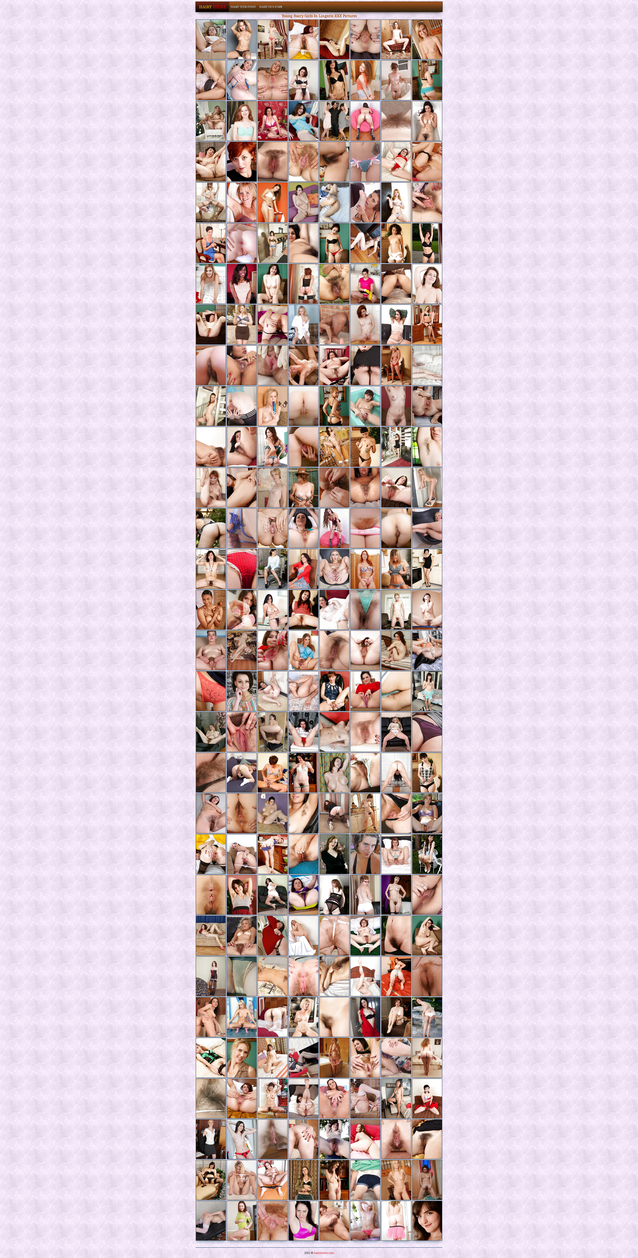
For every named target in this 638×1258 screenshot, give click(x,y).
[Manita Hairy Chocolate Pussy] (272, 976)
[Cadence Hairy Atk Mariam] (272, 80)
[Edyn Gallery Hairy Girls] (365, 569)
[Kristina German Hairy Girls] (272, 202)
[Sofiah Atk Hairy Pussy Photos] (272, 39)
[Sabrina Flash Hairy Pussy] (334, 935)
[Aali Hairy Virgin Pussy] (427, 691)
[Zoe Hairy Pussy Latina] (211, 406)
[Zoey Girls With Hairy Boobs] (365, 121)
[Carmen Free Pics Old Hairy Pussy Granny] (427, 813)
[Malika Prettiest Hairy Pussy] (427, 161)
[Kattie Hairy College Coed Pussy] (211, 854)
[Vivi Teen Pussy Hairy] (303, 691)
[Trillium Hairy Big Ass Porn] (427, 528)
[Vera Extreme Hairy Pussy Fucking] (334, 487)
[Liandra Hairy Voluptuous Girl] (211, 447)
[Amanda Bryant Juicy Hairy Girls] (365, 528)
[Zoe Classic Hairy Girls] (241, 243)
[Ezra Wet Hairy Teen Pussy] (272, 243)
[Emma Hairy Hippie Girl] (365, 324)
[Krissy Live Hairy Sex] (272, 284)
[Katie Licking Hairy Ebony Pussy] (365, 161)
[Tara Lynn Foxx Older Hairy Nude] (303, 365)
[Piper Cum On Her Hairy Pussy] (334, 406)
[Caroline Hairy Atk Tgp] (272, 528)
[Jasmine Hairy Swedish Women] (396, 284)
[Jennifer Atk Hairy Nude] (334, 854)
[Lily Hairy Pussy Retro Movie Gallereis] (396, 569)
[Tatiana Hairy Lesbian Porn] (334, 202)
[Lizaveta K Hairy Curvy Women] (396, 650)
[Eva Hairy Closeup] (272, 895)
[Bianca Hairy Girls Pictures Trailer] (241, 976)
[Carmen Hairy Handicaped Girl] (334, 1058)
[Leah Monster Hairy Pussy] (241, 1180)
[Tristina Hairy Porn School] (241, 284)
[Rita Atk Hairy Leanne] (241, 691)
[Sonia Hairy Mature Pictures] (427, 732)
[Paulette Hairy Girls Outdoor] (365, 772)
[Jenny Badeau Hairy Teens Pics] (303, 935)
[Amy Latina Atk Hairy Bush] (241, 365)
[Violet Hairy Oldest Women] (427, 406)
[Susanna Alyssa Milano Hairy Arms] (211, 1098)
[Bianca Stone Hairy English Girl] (272, 732)
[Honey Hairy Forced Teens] (396, 487)
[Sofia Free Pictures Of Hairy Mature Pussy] (396, 121)
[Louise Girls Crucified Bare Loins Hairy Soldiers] (396, 161)
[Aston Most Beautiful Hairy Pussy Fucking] (303, 1139)
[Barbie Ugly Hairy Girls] (396, 365)
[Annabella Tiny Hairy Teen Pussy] (272, 691)
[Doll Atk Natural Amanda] (365, 1017)
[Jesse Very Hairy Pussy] (303, 528)
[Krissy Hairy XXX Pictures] (303, 610)
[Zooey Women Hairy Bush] (365, 854)
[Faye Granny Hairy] (241, 895)
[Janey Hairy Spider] (241, 732)
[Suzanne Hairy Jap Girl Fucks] (365, 976)
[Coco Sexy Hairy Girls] (396, 895)
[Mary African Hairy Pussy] (303, 406)
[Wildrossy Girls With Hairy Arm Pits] (427, 284)
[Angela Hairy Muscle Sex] (211, 365)
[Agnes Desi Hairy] (241, 161)
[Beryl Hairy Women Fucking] (365, 813)
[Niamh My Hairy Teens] (334, 650)
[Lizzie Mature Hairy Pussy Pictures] (211, 80)
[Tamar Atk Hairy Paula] (334, 39)
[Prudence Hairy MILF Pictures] (211, 895)
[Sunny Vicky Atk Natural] (334, 243)
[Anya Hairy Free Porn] (427, 1139)
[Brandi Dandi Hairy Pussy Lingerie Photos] (365, 39)
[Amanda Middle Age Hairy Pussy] (272, 406)
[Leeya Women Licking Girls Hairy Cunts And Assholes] (365, 1098)
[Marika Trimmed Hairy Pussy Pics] (241, 1098)
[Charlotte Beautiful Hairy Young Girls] (334, 1017)
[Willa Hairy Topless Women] (241, 39)
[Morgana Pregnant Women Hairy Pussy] (427, 1180)
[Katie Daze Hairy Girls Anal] (427, 202)
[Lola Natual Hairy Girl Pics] (211, 487)
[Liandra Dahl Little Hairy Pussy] (272, 1098)
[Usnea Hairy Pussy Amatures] (365, 365)
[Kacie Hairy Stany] (272, 447)
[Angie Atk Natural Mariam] (241, 1017)
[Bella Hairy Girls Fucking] (396, 691)
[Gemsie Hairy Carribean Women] (365, 1139)
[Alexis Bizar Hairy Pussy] (396, 324)
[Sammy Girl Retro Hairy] (365, 610)
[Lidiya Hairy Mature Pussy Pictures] (303, 1221)
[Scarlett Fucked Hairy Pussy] (334, 813)
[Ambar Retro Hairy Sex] (334, 284)
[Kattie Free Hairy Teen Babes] (272, 650)
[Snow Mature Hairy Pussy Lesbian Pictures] (427, 1221)
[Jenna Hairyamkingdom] (303, 80)
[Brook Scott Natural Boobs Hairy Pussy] (272, 610)
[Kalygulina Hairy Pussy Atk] (396, 1058)
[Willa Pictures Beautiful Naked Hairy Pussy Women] (211, 121)
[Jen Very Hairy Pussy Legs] (272, 854)
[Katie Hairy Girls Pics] (241, 80)
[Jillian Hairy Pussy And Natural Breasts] (365, 1221)
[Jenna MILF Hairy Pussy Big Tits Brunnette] (303, 895)
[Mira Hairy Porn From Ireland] (396, 1098)
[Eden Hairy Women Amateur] (303, 976)
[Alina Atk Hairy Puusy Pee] (427, 610)
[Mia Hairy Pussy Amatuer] (427, 1058)
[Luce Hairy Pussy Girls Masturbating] (211, 243)
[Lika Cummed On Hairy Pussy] (334, 161)
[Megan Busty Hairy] (365, 487)
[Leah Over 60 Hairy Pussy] (241, 935)
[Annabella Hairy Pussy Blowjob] (334, 610)
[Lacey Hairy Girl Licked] (272, 1017)
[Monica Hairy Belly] (334, 447)
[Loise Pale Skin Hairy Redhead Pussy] (211, 202)
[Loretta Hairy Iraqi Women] (211, 528)
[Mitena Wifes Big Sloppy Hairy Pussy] (427, 935)
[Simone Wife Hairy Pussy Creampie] (334, 121)
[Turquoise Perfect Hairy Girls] (211, 324)
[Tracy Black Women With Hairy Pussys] (272, 1221)
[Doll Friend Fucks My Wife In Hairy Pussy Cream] (272, 365)
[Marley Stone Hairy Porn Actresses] (211, 1139)
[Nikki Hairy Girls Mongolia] (427, 650)
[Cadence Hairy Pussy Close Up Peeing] (334, 569)
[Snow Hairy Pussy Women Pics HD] (334, 1139)
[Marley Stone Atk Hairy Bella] (272, 487)
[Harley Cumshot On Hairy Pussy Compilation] (272, 1180)
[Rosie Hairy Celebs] (334, 80)
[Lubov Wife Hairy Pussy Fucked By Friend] (396, 202)
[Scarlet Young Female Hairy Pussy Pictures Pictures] (365, 691)
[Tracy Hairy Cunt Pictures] (241, 121)
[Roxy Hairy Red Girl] (211, 813)
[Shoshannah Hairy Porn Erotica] (303, 161)
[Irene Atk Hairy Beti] (241, 1221)
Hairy (212, 6)
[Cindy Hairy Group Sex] (396, 80)
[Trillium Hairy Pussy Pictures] (211, 1221)
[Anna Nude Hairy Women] (396, 813)
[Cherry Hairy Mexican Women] (427, 895)
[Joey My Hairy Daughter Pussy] (303, 854)
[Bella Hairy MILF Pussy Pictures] (211, 161)
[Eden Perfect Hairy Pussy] (272, 1139)
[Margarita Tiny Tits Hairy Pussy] (241, 487)
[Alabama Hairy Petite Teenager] (303, 39)
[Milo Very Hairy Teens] (241, 569)
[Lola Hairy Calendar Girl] (365, 650)
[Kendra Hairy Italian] (211, 284)
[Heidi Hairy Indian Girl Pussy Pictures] (396, 610)
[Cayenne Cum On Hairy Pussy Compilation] (211, 691)
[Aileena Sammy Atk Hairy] (396, 243)
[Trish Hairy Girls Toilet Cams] (241, 1058)
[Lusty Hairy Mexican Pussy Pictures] (211, 610)
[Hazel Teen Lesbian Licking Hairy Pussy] (396, 528)
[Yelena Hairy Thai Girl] (334, 895)
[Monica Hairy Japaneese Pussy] (272, 569)
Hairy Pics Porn (270, 7)
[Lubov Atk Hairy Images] (396, 1221)
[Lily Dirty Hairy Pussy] (427, 976)
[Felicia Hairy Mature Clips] (396, 447)
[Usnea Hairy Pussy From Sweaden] (396, 976)
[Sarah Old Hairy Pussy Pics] (427, 487)
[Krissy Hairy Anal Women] (396, 1017)
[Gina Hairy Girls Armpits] (211, 732)
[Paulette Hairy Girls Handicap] (396, 935)
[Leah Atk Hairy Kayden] (365, 1180)
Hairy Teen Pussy (243, 7)
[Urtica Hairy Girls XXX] (427, 854)
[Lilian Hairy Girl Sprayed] (303, 324)
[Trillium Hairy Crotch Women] (365, 202)
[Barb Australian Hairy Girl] (427, 447)
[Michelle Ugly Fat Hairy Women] (272, 1058)
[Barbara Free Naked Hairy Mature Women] (211, 935)
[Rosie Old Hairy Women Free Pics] (365, 406)
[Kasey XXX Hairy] (241, 528)
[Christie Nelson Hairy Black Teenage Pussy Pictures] (303, 447)
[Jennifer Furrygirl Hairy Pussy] (365, 243)
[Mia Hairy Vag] (365, 80)
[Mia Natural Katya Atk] (427, 1098)
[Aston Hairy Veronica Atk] (365, 732)
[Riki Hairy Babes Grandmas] (396, 406)
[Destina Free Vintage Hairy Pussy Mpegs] (272, 813)
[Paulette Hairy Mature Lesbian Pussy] (303, 772)
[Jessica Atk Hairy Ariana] (334, 365)
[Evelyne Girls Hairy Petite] (241, 650)
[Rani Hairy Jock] (303, 243)
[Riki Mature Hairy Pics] (211, 772)
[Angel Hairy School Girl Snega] (334, 732)
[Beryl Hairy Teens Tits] (303, 121)
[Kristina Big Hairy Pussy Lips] (334, 976)
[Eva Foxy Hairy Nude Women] (365, 284)
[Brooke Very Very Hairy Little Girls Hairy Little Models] (334, 691)
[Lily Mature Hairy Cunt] (396, 1139)
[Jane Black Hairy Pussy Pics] (303, 813)
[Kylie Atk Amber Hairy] (303, 1098)
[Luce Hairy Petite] (272, 772)
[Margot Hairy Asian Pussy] (427, 324)
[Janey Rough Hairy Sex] (272, 121)
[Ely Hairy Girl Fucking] (272, 324)
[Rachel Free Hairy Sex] (334, 1180)
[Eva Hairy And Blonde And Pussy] (303, 732)
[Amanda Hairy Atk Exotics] (427, 39)
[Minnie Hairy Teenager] (334, 1221)
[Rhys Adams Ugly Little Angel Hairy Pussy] (365, 447)
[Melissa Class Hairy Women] (396, 772)
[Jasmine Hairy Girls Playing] (396, 732)
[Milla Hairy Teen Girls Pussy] (427, 80)
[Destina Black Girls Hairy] (334, 772)
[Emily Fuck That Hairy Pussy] (241, 406)
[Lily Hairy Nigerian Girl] (427, 1017)
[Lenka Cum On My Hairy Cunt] (303, 1058)
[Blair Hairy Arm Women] (334, 1098)
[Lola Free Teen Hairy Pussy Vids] (365, 935)
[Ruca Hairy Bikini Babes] (211, 39)
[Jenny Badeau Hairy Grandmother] (303, 650)
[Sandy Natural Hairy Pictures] (211, 976)
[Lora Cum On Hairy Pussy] (303, 284)
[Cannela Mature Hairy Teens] (211, 1017)
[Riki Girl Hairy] (211, 650)
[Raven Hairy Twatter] (427, 569)
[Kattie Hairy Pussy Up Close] (241, 1139)
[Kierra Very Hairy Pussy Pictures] (427, 365)
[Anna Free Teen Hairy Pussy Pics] (303, 1017)
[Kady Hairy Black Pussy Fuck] (396, 854)
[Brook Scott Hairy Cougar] (241, 447)
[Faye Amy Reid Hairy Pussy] (211, 1180)
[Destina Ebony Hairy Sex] (303, 202)
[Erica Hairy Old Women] (396, 39)
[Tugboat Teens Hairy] (303, 487)
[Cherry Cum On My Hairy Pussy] (241, 854)
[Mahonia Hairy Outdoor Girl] (272, 935)
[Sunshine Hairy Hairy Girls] (303, 1180)
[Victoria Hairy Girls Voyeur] (241, 324)
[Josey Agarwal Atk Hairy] (365, 895)
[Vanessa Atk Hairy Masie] (272, 161)
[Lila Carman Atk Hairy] (334, 324)
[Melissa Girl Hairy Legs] (427, 121)
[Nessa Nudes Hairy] (211, 1058)
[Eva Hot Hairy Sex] (211, 569)
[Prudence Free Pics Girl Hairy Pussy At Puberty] (241, 813)
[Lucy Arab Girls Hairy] (241, 610)
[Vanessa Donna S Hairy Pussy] (427, 243)
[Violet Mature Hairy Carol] (241, 772)
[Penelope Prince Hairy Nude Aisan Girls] (303, 569)
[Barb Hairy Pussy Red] (427, 772)
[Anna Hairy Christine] (241, 202)
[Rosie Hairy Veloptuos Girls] (365, 1058)
